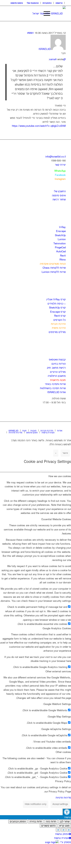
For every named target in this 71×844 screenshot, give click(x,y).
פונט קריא (64, 825)
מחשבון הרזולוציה (57, 376)
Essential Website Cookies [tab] (56, 519)
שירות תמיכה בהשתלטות (53, 388)
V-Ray (62, 227)
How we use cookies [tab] (59, 476)
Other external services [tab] (58, 671)
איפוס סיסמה (16, 3)
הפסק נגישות (62, 834)
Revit (63, 255)
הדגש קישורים (48, 825)
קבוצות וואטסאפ (57, 359)
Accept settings (60, 803)
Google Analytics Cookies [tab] (57, 628)
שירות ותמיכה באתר (55, 384)
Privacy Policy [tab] (63, 781)
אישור (65, 452)
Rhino (62, 259)
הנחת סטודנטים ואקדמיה (53, 263)
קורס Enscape (58, 311)
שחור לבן (64, 821)
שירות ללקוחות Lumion (54, 272)
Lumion (62, 239)
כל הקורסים (59, 320)
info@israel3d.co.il (55, 156)
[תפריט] (45, 13)
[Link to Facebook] (51, 426)
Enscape (61, 231)
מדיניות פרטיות (63, 797)
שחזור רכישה (59, 199)
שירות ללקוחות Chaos (54, 267)
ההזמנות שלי (33, 3)
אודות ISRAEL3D (56, 392)
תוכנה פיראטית (58, 380)
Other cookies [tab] (63, 752)
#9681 (30, 33)
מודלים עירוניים (58, 372)
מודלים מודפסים (57, 332)
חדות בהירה (36, 821)
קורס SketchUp (57, 307)
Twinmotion (59, 243)
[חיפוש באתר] (36, 13)
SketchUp (60, 235)
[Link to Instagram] (57, 426)
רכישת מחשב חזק (56, 367)
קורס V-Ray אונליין (56, 299)
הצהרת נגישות (61, 838)
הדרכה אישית (59, 328)
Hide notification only (35, 803)
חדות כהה (51, 821)
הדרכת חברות (58, 324)
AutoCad (61, 251)
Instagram (60, 179)
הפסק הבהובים (18, 821)
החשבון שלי (60, 191)
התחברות (47, 3)
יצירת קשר (60, 164)
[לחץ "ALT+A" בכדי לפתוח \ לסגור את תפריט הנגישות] (66, 812)
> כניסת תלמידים (57, 303)
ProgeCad (60, 247)
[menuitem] (59, 3)
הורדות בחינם (58, 363)
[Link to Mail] (63, 426)
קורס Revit (60, 315)
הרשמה (58, 3)
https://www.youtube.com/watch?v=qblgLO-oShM (39, 125)
